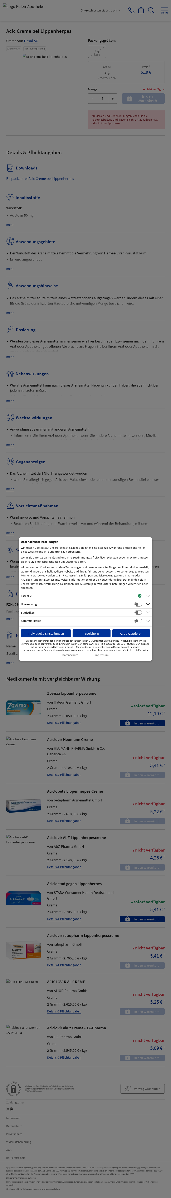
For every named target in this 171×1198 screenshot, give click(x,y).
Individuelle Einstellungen (46, 633)
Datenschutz (70, 655)
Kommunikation (31, 621)
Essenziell (27, 596)
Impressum (101, 655)
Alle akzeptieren (131, 633)
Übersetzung (29, 604)
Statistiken (28, 612)
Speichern (91, 633)
